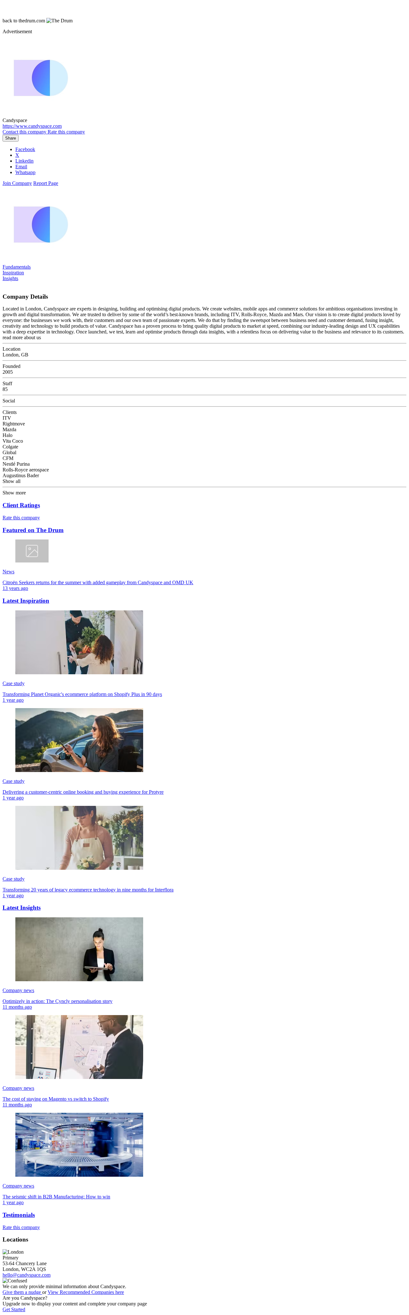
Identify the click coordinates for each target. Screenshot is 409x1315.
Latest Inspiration (26, 600)
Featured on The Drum (33, 530)
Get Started (14, 1309)
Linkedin (24, 161)
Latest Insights (22, 907)
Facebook (25, 149)
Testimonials (19, 1215)
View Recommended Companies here (86, 1292)
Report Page (45, 183)
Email (21, 166)
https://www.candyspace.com (32, 126)
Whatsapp (25, 172)
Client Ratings (21, 505)
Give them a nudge (22, 1292)
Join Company (17, 183)
